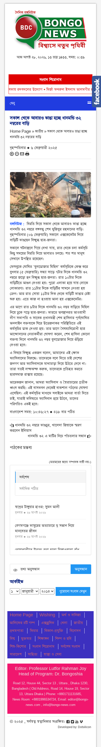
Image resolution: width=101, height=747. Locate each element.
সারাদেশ (16, 654)
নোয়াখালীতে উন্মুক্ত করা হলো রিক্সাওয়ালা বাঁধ (47, 549)
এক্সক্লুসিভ (47, 622)
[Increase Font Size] (12, 153)
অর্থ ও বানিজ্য (71, 615)
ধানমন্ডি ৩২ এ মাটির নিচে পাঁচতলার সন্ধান (57, 436)
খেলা (64, 622)
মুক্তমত (26, 638)
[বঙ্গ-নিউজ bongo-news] (50, 28)
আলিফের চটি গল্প (22, 622)
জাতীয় (78, 622)
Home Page (21, 615)
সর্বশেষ (24, 477)
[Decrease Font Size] (17, 153)
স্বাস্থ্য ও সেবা (53, 654)
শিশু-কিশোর (18, 646)
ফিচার (34, 630)
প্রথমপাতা (17, 630)
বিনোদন (75, 630)
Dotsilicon (84, 727)
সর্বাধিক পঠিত (28, 488)
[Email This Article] (22, 153)
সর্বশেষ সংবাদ (70, 646)
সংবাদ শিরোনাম (43, 646)
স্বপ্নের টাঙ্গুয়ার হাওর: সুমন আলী (37, 506)
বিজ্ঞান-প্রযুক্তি (53, 630)
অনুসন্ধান (81, 569)
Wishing (47, 615)
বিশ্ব (12, 638)
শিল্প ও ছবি (63, 638)
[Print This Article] (27, 153)
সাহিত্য (32, 654)
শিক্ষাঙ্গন (43, 638)
